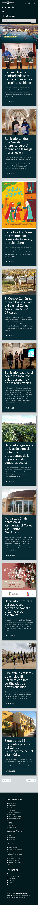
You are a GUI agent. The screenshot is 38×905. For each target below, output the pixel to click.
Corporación (12, 803)
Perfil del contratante (14, 812)
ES (29, 3)
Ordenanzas (12, 810)
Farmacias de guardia (14, 860)
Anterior (6, 780)
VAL (24, 3)
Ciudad (10, 844)
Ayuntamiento (14, 800)
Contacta (23, 897)
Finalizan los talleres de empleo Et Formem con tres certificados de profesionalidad (19, 680)
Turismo (10, 852)
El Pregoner (12, 837)
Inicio (11, 874)
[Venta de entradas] (13, 16)
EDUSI (10, 823)
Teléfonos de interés (14, 863)
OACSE (10, 808)
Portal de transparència (15, 818)
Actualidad (11, 839)
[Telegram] (3, 12)
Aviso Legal (17, 895)
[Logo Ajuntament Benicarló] (8, 2)
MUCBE (10, 835)
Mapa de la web (14, 876)
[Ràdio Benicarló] (10, 16)
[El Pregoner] (6, 16)
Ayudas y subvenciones (15, 816)
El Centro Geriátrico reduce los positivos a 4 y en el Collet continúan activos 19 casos (18, 305)
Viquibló (10, 865)
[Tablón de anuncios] (3, 16)
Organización (12, 806)
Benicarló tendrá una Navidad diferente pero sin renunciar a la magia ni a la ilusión (18, 145)
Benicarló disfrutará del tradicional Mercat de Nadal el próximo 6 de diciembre (18, 608)
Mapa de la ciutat (13, 847)
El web (12, 885)
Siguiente (31, 780)
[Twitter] (5, 7)
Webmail (12, 878)
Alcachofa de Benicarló (15, 854)
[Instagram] (12, 7)
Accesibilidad (15, 897)
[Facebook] (3, 7)
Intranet (12, 880)
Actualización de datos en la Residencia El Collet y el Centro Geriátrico (18, 525)
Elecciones (11, 814)
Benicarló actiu (15, 832)
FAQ (34, 3)
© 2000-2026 (11, 893)
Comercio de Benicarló (15, 850)
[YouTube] (9, 7)
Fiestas (10, 856)
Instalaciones (12, 821)
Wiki (11, 882)
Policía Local (12, 827)
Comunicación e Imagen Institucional (13, 34)
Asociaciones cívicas (14, 858)
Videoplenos (12, 825)
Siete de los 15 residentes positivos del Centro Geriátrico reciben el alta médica (19, 747)
